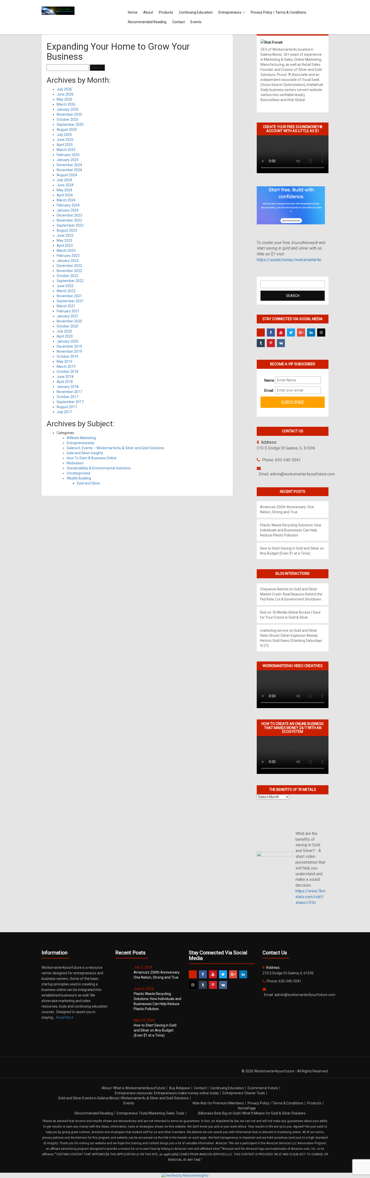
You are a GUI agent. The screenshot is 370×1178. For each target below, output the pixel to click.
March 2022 (66, 291)
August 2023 (67, 230)
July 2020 (64, 331)
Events (196, 22)
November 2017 (69, 392)
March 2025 (66, 150)
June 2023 (65, 235)
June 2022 (65, 286)
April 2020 (65, 336)
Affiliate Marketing (81, 438)
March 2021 (66, 306)
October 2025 (67, 119)
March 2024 (66, 200)
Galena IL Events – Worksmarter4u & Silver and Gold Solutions (115, 448)
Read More (64, 1017)
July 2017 (64, 412)
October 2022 (67, 276)
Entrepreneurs (229, 12)
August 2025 (67, 130)
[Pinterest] (271, 343)
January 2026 (68, 109)
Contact (178, 22)
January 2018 (68, 387)
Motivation (75, 463)
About (148, 12)
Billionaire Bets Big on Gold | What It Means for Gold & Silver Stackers (252, 1113)
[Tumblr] (261, 343)
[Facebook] (271, 332)
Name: (267, 380)
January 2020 (68, 341)
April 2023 (65, 246)
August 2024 (67, 175)
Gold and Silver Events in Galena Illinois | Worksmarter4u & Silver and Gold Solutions (123, 1098)
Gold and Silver (88, 483)
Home (132, 12)
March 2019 (66, 367)
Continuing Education (196, 12)
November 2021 (69, 296)
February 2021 (68, 311)
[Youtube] (281, 332)
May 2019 (64, 361)
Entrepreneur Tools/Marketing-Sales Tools (150, 1113)
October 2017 (67, 397)
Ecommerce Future (263, 1088)
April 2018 (65, 382)
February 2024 (68, 205)
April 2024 (65, 195)
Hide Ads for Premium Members (218, 1103)
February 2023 (68, 256)
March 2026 (66, 104)
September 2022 (70, 281)
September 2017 (70, 402)
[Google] (301, 332)
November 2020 (69, 321)
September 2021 (70, 301)
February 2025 (68, 155)
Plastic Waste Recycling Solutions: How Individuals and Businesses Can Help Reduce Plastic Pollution (290, 530)
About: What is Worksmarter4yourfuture (133, 1088)
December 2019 (69, 346)
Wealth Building (79, 478)
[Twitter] (291, 332)
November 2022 (69, 271)
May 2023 (64, 240)
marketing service (274, 630)
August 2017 (67, 407)
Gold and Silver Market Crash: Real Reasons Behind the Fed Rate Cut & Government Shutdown (291, 594)
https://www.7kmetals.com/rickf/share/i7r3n (310, 897)
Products (166, 12)
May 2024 (64, 190)
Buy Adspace (179, 1088)
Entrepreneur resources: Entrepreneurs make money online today (167, 1093)
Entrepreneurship (80, 443)
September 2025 (70, 125)
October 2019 (67, 356)
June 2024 (65, 185)
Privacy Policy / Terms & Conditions (278, 12)
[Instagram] (321, 332)
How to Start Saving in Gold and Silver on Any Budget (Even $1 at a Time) (155, 1030)
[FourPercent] (261, 332)
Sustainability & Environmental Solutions (99, 468)
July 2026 (64, 89)
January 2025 (68, 160)
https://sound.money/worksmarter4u (289, 259)
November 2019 (69, 351)
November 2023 (69, 220)
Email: (267, 390)
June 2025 (65, 140)
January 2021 (68, 316)
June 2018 (65, 377)
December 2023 (69, 215)
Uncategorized (78, 473)
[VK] (281, 343)
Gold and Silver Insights (85, 453)
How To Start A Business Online (92, 458)
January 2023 (68, 261)
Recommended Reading (147, 22)
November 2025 (69, 114)
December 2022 (69, 266)
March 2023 (66, 251)
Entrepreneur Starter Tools (244, 1093)
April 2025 (65, 145)
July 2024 (64, 180)
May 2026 (64, 99)
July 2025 (64, 135)
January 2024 (68, 210)
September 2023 (70, 225)
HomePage (247, 1108)
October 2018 (67, 372)
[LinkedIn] (311, 332)
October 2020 (67, 326)
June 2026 (65, 94)
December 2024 (69, 165)
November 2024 (69, 170)
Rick (263, 612)
